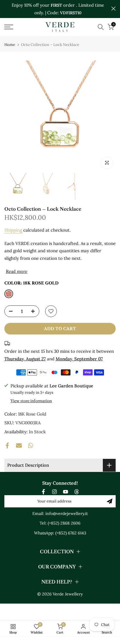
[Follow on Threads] (76, 491)
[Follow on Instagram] (54, 491)
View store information (31, 400)
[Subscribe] (109, 501)
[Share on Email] (19, 445)
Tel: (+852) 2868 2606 (60, 523)
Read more (16, 271)
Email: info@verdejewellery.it (60, 513)
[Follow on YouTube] (65, 491)
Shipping (13, 230)
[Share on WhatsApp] (30, 445)
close (113, 8)
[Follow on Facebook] (43, 491)
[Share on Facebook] (7, 445)
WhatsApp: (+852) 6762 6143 (60, 533)
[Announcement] (57, 9)
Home (9, 44)
